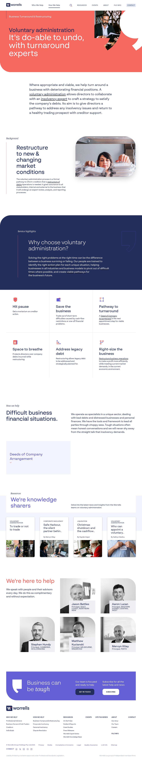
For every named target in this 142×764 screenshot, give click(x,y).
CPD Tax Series (101, 717)
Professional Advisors (14, 721)
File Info (117, 5)
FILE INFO (115, 733)
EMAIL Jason (71, 601)
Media (49, 745)
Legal (79, 745)
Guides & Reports (69, 724)
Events (89, 717)
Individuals (10, 730)
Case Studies (68, 727)
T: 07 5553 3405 (72, 598)
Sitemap (114, 745)
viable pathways (76, 272)
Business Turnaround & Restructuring (46, 721)
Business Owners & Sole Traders (17, 724)
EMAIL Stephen (31, 640)
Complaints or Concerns (64, 745)
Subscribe (110, 692)
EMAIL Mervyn (112, 640)
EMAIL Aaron (111, 601)
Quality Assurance (91, 745)
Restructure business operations (113, 359)
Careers (114, 727)
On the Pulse (67, 721)
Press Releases (68, 730)
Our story (114, 721)
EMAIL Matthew (72, 640)
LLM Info (104, 745)
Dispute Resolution (40, 730)
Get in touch (85, 692)
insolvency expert (54, 99)
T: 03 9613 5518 (71, 637)
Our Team (114, 724)
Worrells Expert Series (71, 734)
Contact (131, 5)
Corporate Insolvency (41, 724)
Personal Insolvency (40, 727)
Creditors (9, 727)
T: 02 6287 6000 (31, 637)
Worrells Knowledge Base (72, 737)
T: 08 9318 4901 (111, 637)
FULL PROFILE (71, 608)
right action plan (51, 265)
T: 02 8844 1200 (112, 598)
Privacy (41, 745)
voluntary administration (47, 94)
